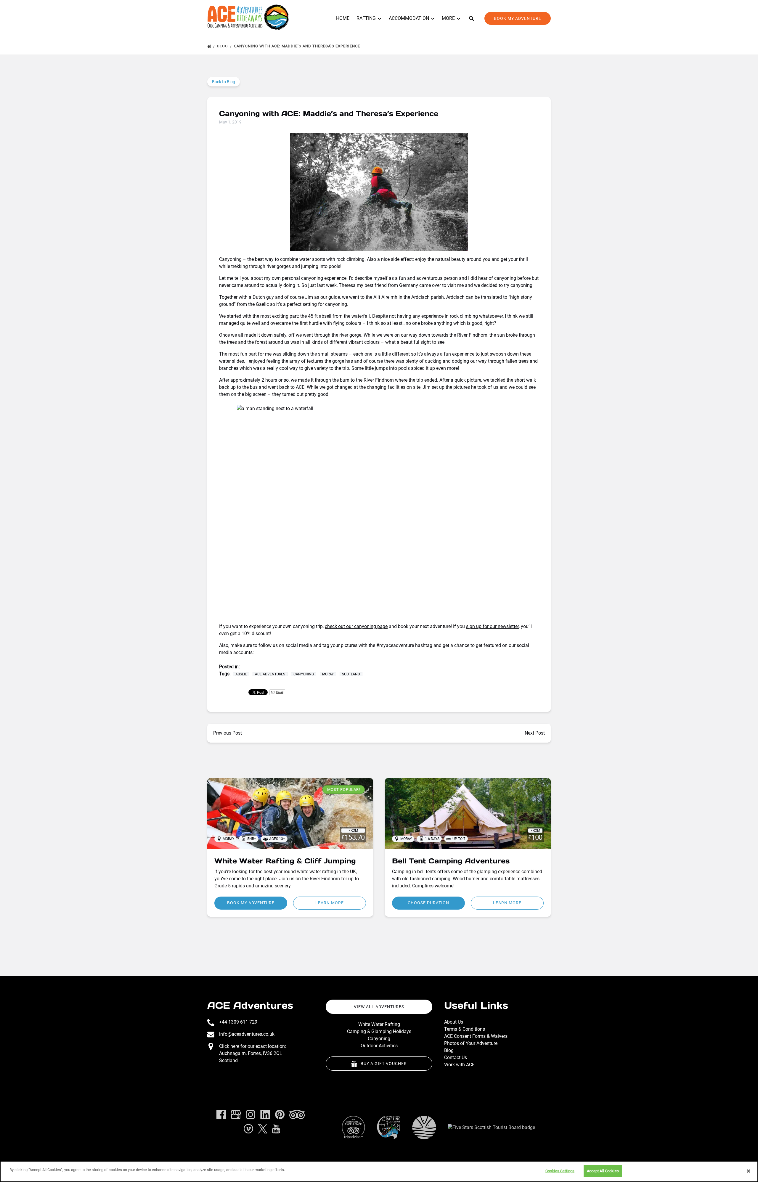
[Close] (748, 1171)
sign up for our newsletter (492, 626)
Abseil (241, 674)
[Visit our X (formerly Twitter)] (262, 1128)
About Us (453, 1022)
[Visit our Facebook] (221, 1114)
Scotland (351, 674)
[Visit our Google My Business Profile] (236, 1114)
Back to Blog (223, 81)
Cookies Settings (559, 1171)
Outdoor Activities (379, 1045)
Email (279, 692)
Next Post (535, 733)
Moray (328, 674)
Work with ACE (459, 1064)
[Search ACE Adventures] (471, 18)
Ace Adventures (270, 674)
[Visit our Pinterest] (280, 1114)
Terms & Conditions (464, 1029)
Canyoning (303, 674)
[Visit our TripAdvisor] (297, 1114)
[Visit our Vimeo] (248, 1128)
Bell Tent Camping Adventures (451, 860)
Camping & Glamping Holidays (379, 1031)
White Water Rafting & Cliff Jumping (285, 860)
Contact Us (455, 1057)
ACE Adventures (250, 1005)
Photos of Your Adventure (470, 1043)
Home (342, 18)
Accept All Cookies (603, 1171)
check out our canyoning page (356, 626)
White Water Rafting (379, 1024)
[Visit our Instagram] (250, 1114)
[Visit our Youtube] (276, 1128)
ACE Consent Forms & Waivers (476, 1036)
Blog (223, 46)
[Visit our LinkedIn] (265, 1114)
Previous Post (227, 733)
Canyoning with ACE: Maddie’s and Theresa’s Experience (297, 46)
